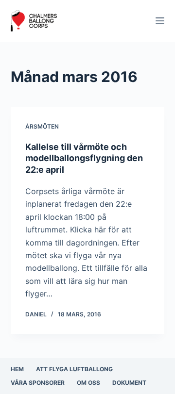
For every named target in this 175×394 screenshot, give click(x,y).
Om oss (88, 382)
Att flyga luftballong (74, 369)
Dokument (129, 382)
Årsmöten (42, 126)
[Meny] (160, 20)
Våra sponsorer (38, 382)
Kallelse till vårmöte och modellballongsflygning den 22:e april (84, 158)
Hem (17, 369)
